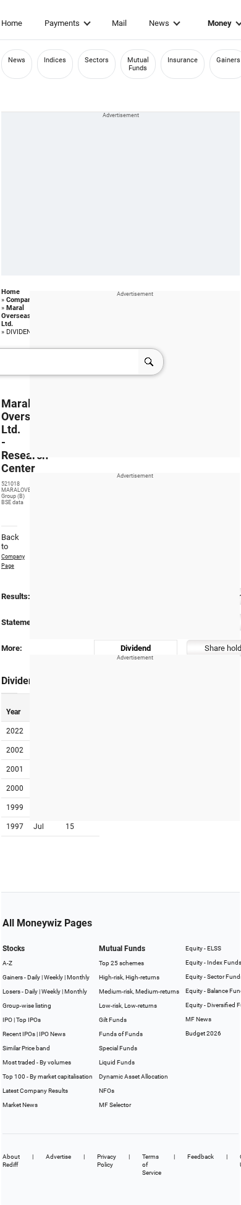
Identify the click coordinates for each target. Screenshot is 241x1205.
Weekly (53, 977)
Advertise (58, 1157)
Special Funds (118, 1048)
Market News (20, 1105)
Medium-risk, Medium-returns (139, 991)
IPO (7, 1020)
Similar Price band (26, 1048)
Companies (23, 300)
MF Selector (115, 1105)
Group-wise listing (26, 1006)
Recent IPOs (18, 1034)
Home (11, 23)
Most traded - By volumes (36, 1062)
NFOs (106, 1091)
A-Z (7, 963)
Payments (62, 23)
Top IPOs (28, 1020)
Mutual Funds (138, 64)
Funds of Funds (121, 1034)
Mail (119, 23)
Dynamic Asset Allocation (133, 1076)
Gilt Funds (113, 1020)
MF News (198, 1019)
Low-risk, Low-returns (128, 1006)
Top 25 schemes (121, 963)
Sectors (97, 60)
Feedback (200, 1157)
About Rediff (11, 1161)
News (159, 23)
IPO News (52, 1034)
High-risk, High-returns (129, 977)
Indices (55, 60)
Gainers (228, 60)
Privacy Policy (106, 1161)
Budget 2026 (203, 1033)
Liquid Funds (117, 1062)
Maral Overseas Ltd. (16, 316)
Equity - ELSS (203, 948)
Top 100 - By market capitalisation (47, 1076)
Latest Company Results (35, 1091)
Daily (33, 977)
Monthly (78, 977)
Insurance (182, 60)
